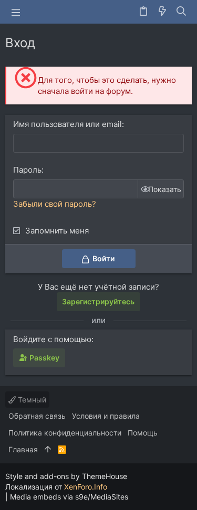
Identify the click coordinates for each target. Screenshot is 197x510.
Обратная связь (37, 415)
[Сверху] (48, 449)
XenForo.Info (85, 486)
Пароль (27, 170)
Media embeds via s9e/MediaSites (69, 496)
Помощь (143, 432)
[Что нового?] (162, 11)
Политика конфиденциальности (64, 432)
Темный (31, 399)
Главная (23, 449)
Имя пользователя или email (67, 124)
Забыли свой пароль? (54, 204)
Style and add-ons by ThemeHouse (66, 476)
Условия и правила (106, 415)
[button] (15, 12)
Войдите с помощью (52, 339)
